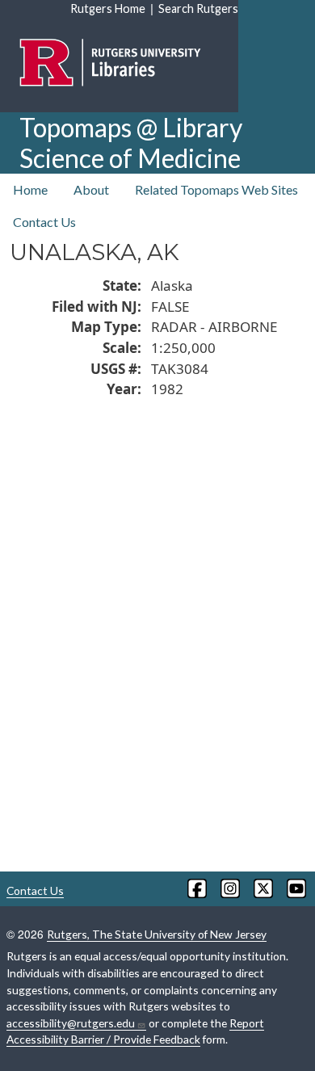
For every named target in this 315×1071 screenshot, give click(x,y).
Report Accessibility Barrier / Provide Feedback (135, 1031)
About (91, 189)
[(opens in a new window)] (195, 888)
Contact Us (44, 221)
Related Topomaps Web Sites (216, 189)
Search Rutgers (198, 8)
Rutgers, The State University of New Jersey (157, 934)
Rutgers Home (107, 8)
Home (30, 189)
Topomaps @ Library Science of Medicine (130, 142)
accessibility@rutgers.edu (70, 1023)
